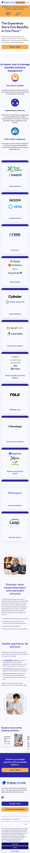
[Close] (25, 824)
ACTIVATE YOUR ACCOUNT (15, 809)
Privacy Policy (16, 819)
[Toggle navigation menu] (28, 2)
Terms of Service (6, 819)
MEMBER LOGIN (15, 803)
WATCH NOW (8, 13)
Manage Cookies (15, 851)
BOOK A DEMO (20, 2)
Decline (15, 847)
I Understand (15, 844)
